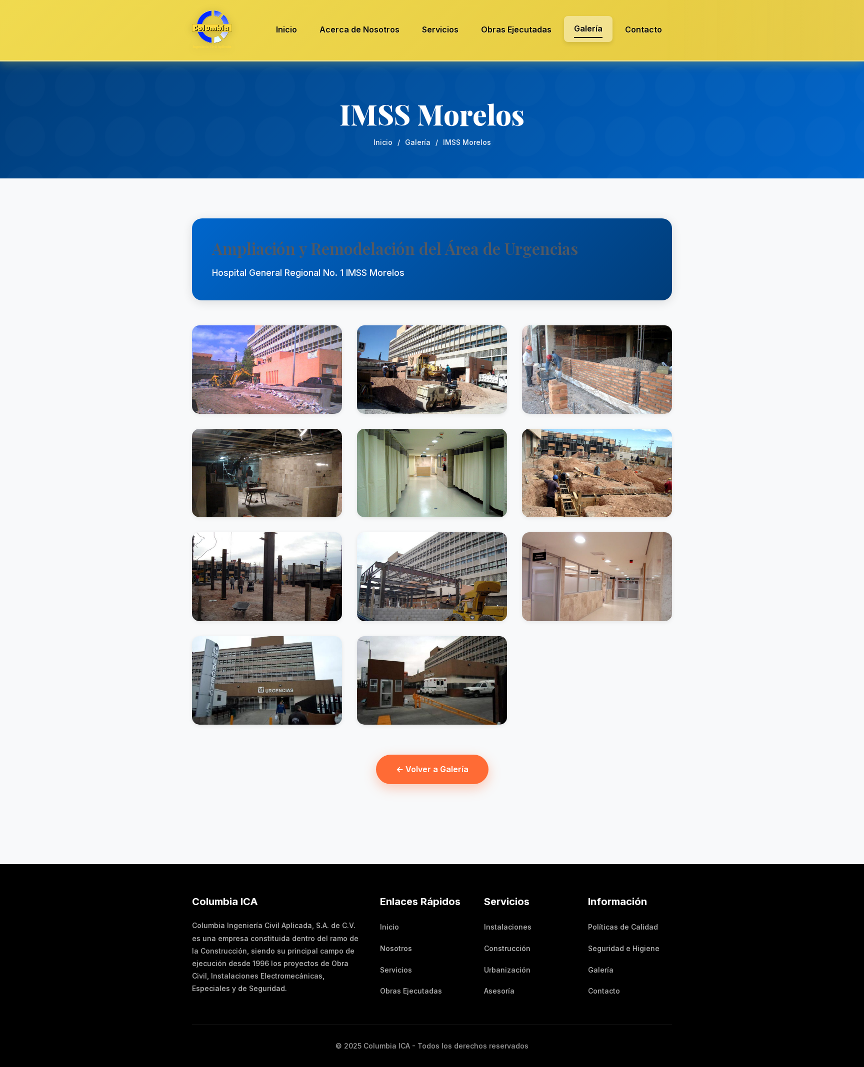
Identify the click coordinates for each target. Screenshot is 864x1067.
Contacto (643, 29)
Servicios (440, 29)
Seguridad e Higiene (624, 948)
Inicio (286, 29)
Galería (588, 28)
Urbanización (507, 970)
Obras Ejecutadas (516, 29)
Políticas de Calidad (623, 927)
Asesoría (499, 991)
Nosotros (396, 948)
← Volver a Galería (432, 769)
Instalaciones (508, 927)
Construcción (507, 948)
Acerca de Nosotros (360, 29)
